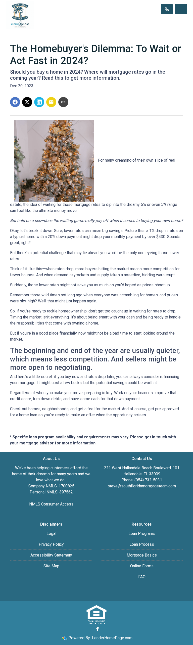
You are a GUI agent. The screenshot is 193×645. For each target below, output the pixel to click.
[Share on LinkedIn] (39, 102)
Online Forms (142, 566)
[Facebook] (97, 629)
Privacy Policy (51, 544)
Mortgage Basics (142, 555)
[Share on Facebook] (15, 102)
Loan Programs (141, 533)
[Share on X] (27, 102)
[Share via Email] (51, 102)
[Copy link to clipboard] (63, 102)
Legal (51, 533)
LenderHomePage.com (112, 637)
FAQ (142, 576)
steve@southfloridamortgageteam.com (142, 486)
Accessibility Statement (51, 555)
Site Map (51, 566)
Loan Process (141, 544)
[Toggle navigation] (181, 9)
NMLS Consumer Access (51, 504)
